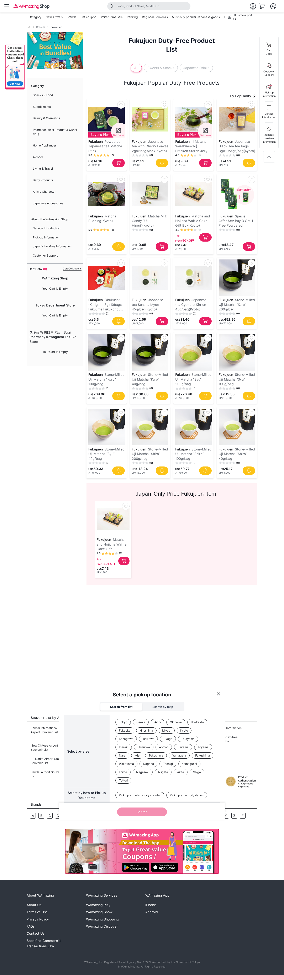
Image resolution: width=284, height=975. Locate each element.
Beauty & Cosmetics (46, 118)
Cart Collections (72, 268)
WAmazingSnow (99, 912)
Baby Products (43, 180)
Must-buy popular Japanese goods (196, 17)
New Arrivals (54, 17)
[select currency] (252, 6)
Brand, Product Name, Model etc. (138, 6)
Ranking (132, 17)
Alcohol (38, 157)
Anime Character (44, 191)
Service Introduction (46, 228)
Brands (71, 17)
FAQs (31, 926)
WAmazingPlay (98, 905)
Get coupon (88, 17)
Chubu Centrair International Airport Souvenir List (130, 732)
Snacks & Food (43, 95)
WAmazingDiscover (102, 926)
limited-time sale (111, 17)
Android (151, 912)
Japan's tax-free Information (52, 246)
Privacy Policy (38, 919)
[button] (15, 67)
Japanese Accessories (48, 203)
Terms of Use (37, 912)
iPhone (150, 905)
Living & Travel (43, 168)
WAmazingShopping (102, 919)
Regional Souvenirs (155, 17)
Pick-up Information (46, 237)
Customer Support (45, 255)
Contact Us (35, 933)
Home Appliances (45, 145)
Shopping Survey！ (136, 698)
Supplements (42, 106)
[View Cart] (262, 6)
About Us (34, 905)
